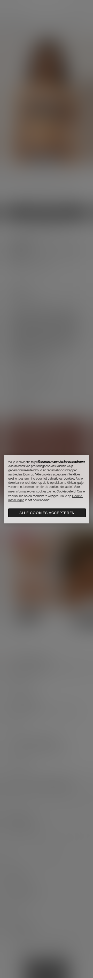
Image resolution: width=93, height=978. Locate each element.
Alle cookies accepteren (47, 513)
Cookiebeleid (66, 491)
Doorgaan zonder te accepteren (61, 461)
